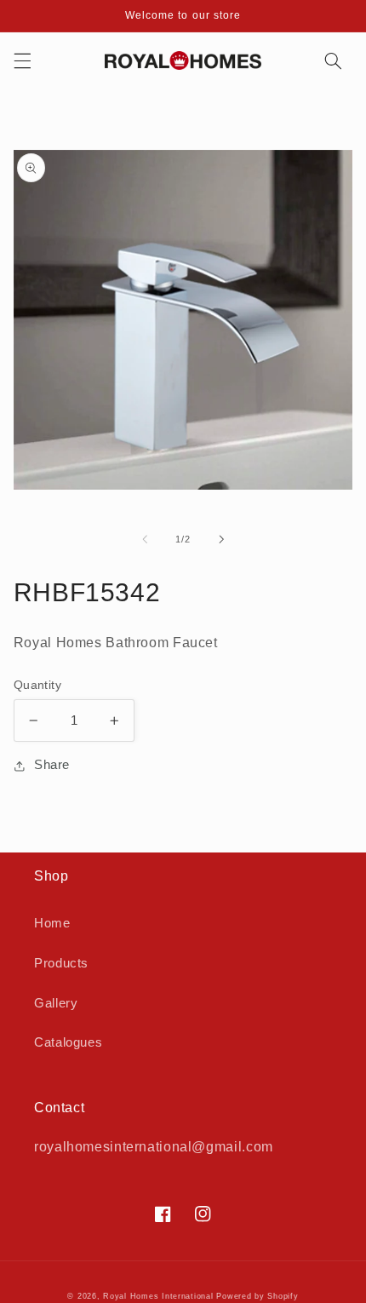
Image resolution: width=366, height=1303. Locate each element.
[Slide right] (221, 539)
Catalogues (68, 1042)
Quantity (37, 685)
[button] (22, 60)
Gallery (55, 1003)
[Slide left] (144, 539)
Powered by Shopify (257, 1296)
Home (52, 923)
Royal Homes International (158, 1296)
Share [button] (52, 765)
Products (61, 963)
